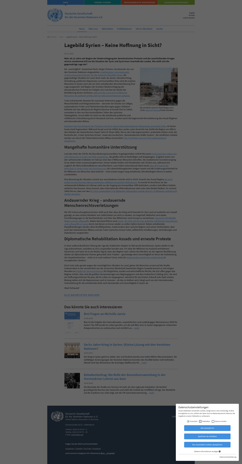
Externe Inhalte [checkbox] (220, 421)
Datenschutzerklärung (228, 457)
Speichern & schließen (207, 436)
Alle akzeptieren (207, 428)
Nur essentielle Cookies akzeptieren (207, 444)
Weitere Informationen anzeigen (206, 451)
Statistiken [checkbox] (206, 421)
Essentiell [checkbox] (193, 421)
